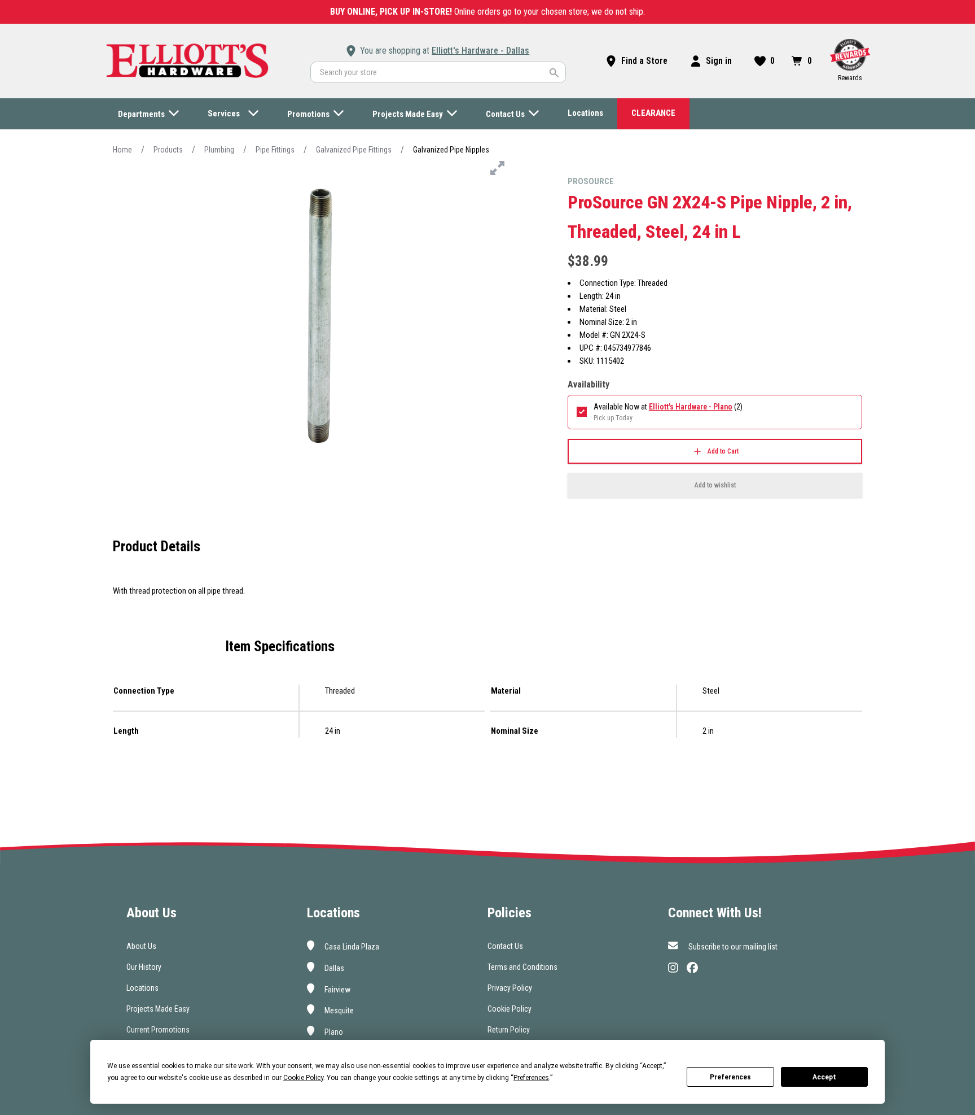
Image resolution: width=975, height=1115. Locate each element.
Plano (333, 1031)
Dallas (333, 968)
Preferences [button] (531, 1078)
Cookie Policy (510, 1008)
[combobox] (438, 72)
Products (168, 149)
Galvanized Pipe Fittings (354, 149)
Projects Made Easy (158, 1008)
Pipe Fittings (275, 149)
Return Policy (509, 1029)
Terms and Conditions (522, 967)
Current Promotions (158, 1029)
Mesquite (338, 1010)
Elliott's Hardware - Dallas (480, 50)
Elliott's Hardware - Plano (690, 406)
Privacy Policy (510, 987)
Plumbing (219, 149)
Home (122, 149)
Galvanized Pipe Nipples (451, 149)
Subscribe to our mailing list (732, 946)
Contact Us (505, 946)
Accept (824, 1077)
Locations (142, 987)
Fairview (336, 989)
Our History (143, 967)
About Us (141, 946)
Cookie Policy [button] (303, 1078)
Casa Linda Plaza (351, 946)
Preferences (730, 1077)
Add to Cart (723, 451)
